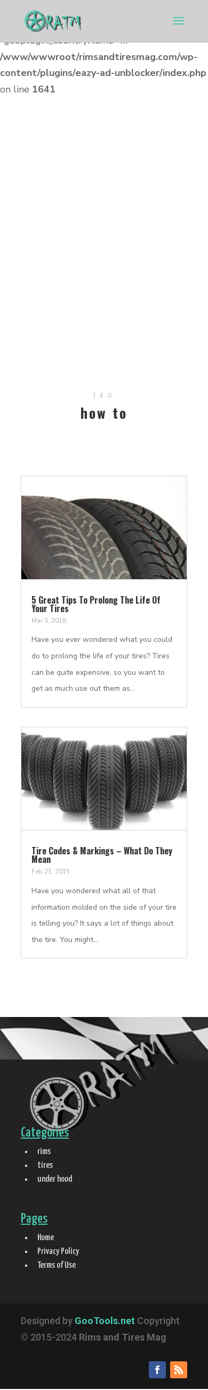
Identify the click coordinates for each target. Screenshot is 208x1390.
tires (45, 1165)
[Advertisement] (104, 248)
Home (45, 1237)
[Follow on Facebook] (157, 1369)
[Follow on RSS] (178, 1369)
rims (44, 1151)
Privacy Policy (58, 1251)
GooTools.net (105, 1320)
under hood (54, 1179)
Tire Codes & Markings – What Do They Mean (101, 855)
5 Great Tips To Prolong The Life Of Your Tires (96, 604)
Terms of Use (56, 1265)
